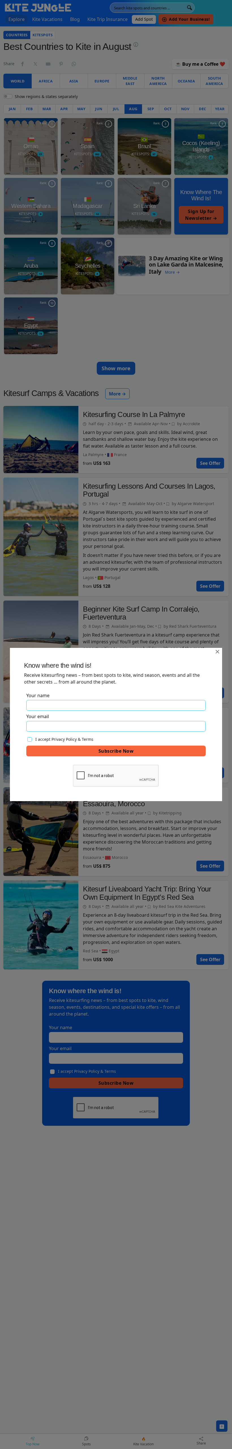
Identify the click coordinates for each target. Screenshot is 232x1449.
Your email (37, 716)
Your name (38, 695)
